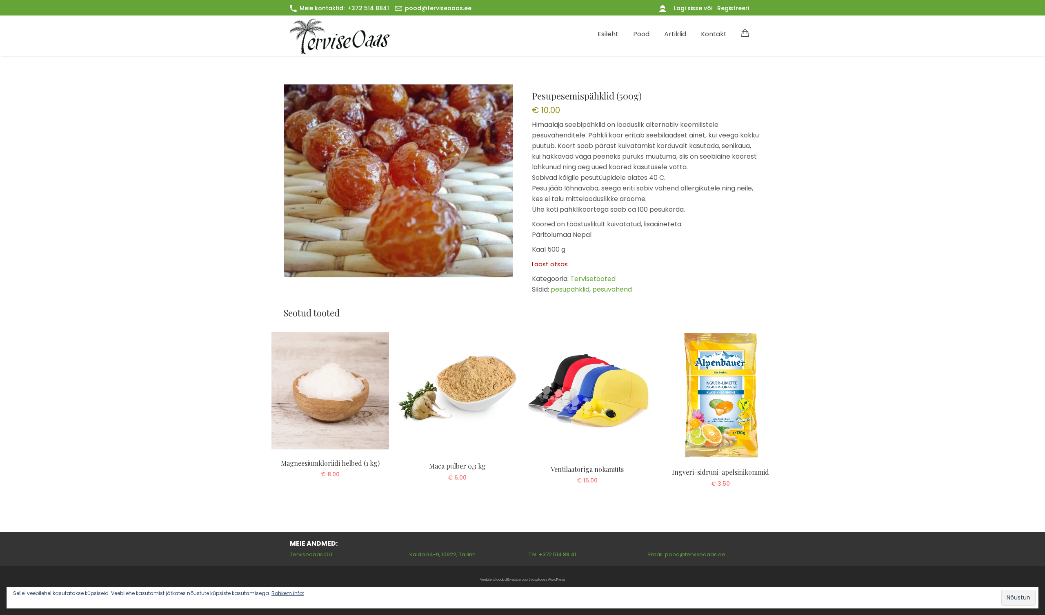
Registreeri (733, 8)
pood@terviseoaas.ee (438, 8)
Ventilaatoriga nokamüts (587, 469)
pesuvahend (612, 289)
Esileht (608, 34)
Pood (641, 34)
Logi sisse (689, 8)
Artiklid (675, 34)
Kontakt (714, 34)
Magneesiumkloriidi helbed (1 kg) (330, 463)
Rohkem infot (287, 593)
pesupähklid (570, 289)
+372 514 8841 (368, 8)
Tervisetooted (593, 278)
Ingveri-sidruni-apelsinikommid (720, 472)
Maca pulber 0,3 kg (457, 466)
